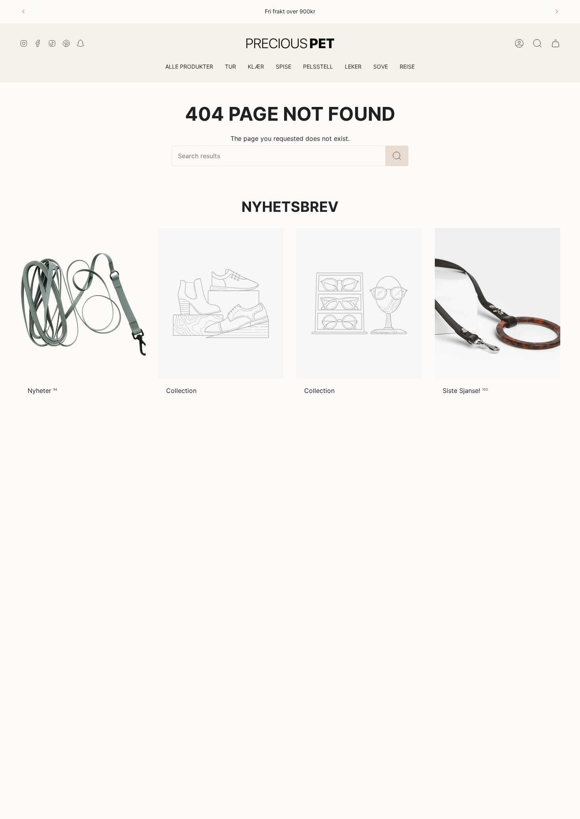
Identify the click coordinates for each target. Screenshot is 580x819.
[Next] (556, 11)
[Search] (396, 156)
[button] (230, 67)
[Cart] (555, 43)
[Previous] (23, 11)
